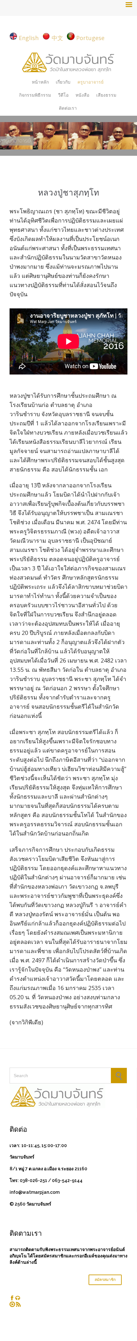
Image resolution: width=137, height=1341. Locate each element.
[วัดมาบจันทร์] (68, 61)
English (29, 38)
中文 (57, 38)
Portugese (90, 38)
